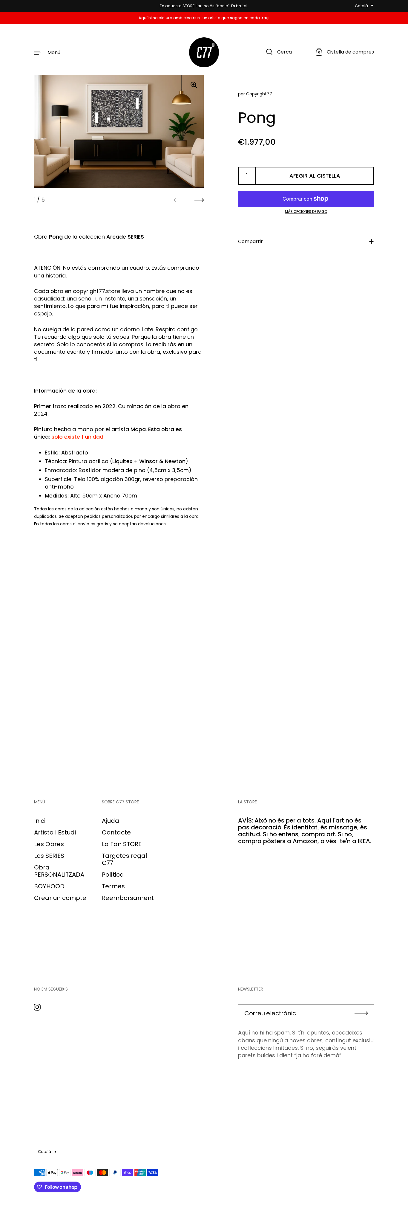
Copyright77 (259, 94)
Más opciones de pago (306, 211)
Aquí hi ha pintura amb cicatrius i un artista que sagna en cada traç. (204, 18)
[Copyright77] (204, 52)
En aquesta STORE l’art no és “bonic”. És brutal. (204, 6)
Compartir (250, 241)
